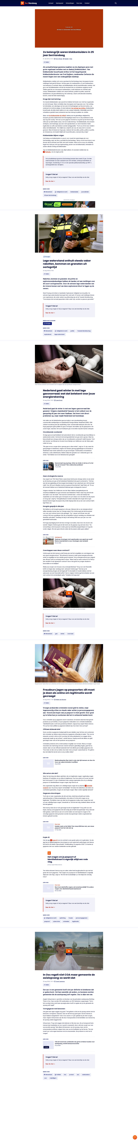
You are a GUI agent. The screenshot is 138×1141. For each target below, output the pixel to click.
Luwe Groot (59, 400)
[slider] (69, 41)
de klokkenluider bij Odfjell (57, 115)
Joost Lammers (60, 981)
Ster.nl (73, 200)
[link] (50, 181)
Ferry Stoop (59, 59)
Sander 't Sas (68, 59)
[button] (37, 44)
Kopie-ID (55, 840)
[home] (29, 3)
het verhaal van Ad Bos (78, 108)
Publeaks (48, 152)
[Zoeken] (115, 3)
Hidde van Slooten (61, 699)
